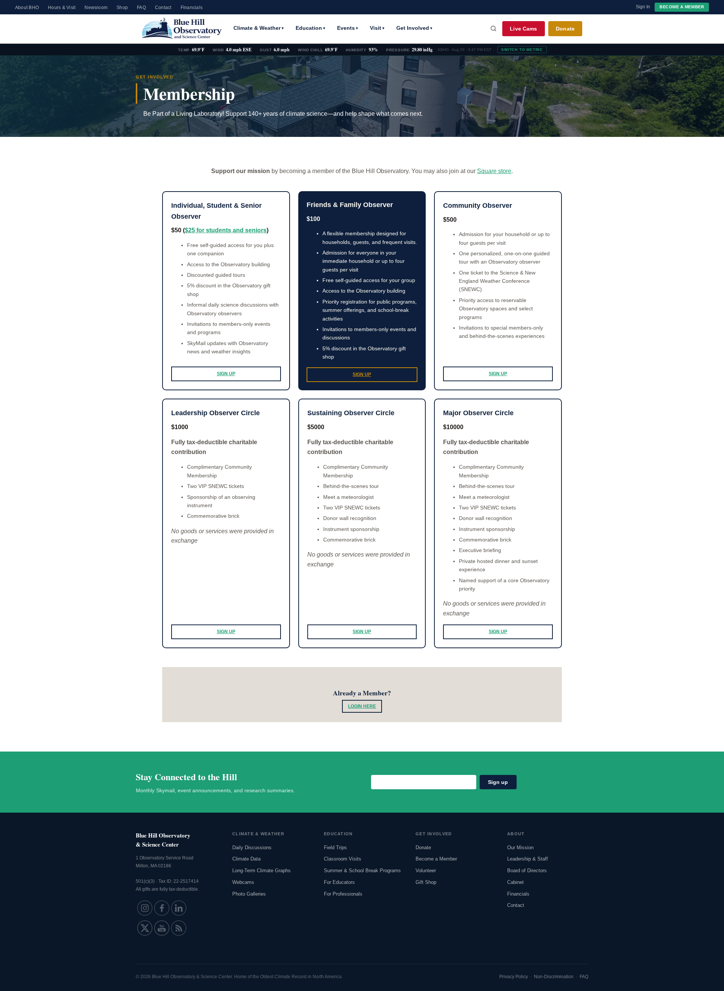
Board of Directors (527, 870)
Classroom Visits (342, 859)
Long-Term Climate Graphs (261, 870)
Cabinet (515, 882)
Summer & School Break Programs (362, 870)
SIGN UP (226, 373)
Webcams (243, 882)
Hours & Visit (61, 7)
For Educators (339, 882)
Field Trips (335, 847)
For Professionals (343, 894)
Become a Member (682, 7)
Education (310, 28)
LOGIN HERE (362, 706)
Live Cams (523, 29)
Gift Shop (426, 882)
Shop (122, 7)
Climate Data (246, 859)
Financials (191, 7)
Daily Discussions (252, 847)
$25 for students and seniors (226, 230)
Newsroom (95, 7)
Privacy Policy (513, 976)
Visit (377, 28)
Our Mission (520, 847)
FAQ (141, 7)
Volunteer (426, 870)
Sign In (643, 6)
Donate (565, 29)
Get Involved (414, 28)
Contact (163, 7)
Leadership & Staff (527, 859)
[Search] (493, 28)
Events (347, 28)
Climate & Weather (258, 28)
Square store (494, 171)
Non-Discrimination (554, 976)
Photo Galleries (249, 894)
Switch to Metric (522, 50)
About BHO (27, 7)
